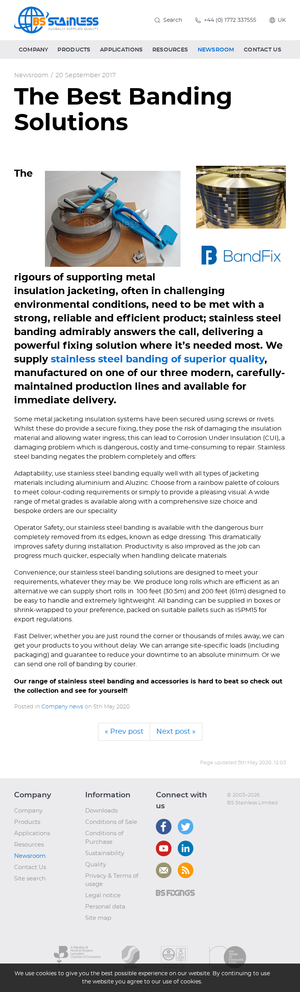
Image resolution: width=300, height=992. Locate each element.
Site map (98, 918)
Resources (29, 845)
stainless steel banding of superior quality (157, 359)
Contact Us (30, 867)
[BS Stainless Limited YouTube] (164, 848)
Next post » (176, 731)
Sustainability (104, 853)
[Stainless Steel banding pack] (241, 197)
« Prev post (124, 731)
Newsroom (31, 75)
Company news (62, 707)
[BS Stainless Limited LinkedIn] (185, 848)
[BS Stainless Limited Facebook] (164, 826)
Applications (32, 833)
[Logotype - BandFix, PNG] (241, 255)
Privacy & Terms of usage (111, 880)
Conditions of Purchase (104, 838)
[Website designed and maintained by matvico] (241, 818)
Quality (95, 865)
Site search (30, 879)
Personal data (105, 907)
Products (27, 822)
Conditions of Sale (111, 822)
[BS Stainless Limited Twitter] (185, 826)
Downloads (101, 811)
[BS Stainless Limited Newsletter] (164, 870)
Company (28, 811)
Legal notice (103, 895)
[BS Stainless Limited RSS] (185, 870)
